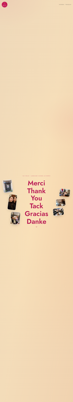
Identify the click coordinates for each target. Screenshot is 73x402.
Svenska (61, 4)
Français (68, 4)
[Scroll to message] (36, 227)
